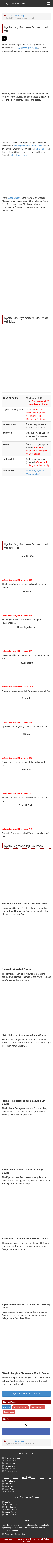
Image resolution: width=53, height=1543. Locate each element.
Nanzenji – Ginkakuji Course (16, 969)
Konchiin (26, 769)
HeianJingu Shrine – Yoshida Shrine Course (24, 903)
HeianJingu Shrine (26, 627)
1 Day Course (10, 1507)
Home (9, 15)
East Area (9, 1483)
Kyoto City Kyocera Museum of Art (35, 472)
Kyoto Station (13, 197)
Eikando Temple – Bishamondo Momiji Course (25, 1373)
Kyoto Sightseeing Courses (26, 1393)
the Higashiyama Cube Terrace (29, 145)
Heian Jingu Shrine (19, 155)
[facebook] (10, 39)
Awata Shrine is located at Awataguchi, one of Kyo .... (26, 692)
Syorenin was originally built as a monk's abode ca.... (24, 728)
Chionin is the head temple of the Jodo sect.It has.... (23, 763)
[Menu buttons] (48, 3)
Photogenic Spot (37, 1407)
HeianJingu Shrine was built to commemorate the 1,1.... (25, 656)
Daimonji (39, 148)
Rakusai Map (10, 1465)
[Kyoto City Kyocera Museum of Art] (4, 39)
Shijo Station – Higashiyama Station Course (24, 1035)
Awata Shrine (26, 662)
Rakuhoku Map (11, 1471)
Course (8, 1502)
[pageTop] (47, 1514)
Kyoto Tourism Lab (14, 3)
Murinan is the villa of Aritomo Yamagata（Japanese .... (21, 621)
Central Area (10, 1481)
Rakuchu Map (10, 1460)
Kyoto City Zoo (26, 555)
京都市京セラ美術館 (28, 47)
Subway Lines (9, 1412)
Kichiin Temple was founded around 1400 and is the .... (26, 799)
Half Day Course (11, 1504)
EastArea (6, 1407)
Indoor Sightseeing (20, 1407)
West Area (9, 1486)
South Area (9, 1489)
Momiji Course (10, 1512)
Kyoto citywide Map (12, 1458)
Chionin (26, 733)
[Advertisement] (26, 282)
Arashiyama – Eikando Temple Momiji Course (25, 1238)
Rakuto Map (19, 15)
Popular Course (11, 1514)
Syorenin (26, 698)
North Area (9, 1491)
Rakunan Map (10, 1468)
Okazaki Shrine (26, 805)
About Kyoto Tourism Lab (15, 1534)
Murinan (26, 591)
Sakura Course (11, 1509)
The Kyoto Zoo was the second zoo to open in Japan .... (24, 585)
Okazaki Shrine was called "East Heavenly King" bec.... (25, 834)
